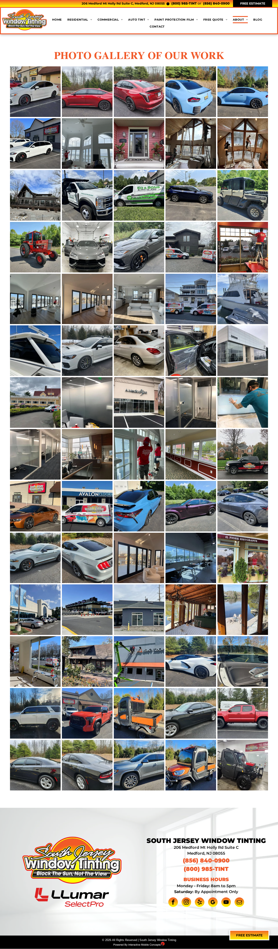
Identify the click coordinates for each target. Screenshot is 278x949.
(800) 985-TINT (184, 3)
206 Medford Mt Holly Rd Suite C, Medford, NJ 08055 (123, 3)
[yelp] (199, 902)
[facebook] (173, 902)
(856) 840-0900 (216, 3)
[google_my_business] (213, 902)
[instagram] (186, 902)
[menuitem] (59, 19)
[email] (239, 902)
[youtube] (226, 902)
